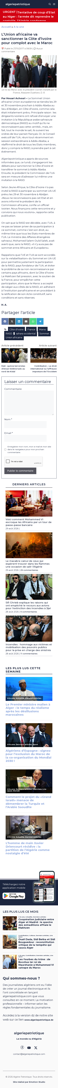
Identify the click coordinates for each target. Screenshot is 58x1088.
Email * (8, 433)
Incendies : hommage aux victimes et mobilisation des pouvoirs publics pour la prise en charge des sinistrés (29, 647)
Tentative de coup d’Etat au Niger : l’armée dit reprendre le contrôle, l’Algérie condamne (29, 16)
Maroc (42, 329)
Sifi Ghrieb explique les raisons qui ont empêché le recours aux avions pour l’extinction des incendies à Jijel (28, 605)
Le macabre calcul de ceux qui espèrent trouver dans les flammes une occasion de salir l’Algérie (28, 564)
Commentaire (13, 389)
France (31, 329)
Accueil (6, 26)
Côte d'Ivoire (16, 329)
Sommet (44, 333)
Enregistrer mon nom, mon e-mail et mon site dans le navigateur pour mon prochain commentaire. (29, 449)
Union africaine (14, 337)
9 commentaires (28, 612)
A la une (19, 26)
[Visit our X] (36, 1047)
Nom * (8, 419)
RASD (9, 333)
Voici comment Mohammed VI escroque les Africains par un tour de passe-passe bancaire (29, 522)
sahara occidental (26, 333)
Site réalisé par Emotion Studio (29, 1082)
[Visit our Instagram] (29, 1047)
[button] (50, 4)
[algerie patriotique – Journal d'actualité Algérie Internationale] (17, 4)
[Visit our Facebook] (22, 1047)
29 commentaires (29, 570)
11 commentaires (28, 653)
